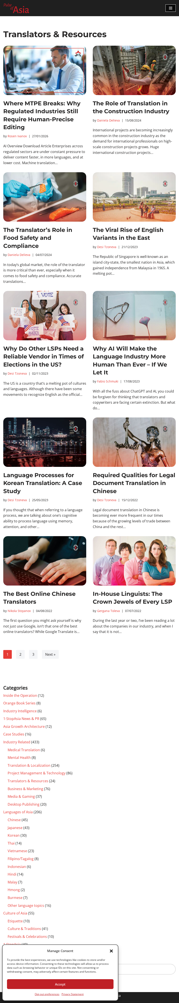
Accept (60, 984)
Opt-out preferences (47, 994)
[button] (111, 951)
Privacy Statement (73, 994)
